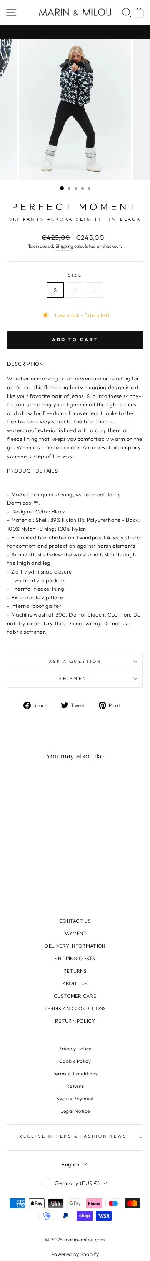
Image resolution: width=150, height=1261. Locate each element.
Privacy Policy (75, 1048)
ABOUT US (75, 983)
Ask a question (75, 661)
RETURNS (75, 971)
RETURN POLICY (75, 1021)
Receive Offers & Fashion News (73, 1136)
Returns (75, 1086)
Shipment (75, 678)
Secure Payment (75, 1098)
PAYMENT (75, 933)
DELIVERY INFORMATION (75, 946)
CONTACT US (75, 921)
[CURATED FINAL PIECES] (75, 32)
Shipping (64, 246)
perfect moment (75, 207)
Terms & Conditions (75, 1073)
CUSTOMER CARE (75, 996)
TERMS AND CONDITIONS (75, 1008)
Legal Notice (75, 1111)
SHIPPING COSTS (75, 958)
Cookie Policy (75, 1061)
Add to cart (75, 339)
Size (75, 275)
